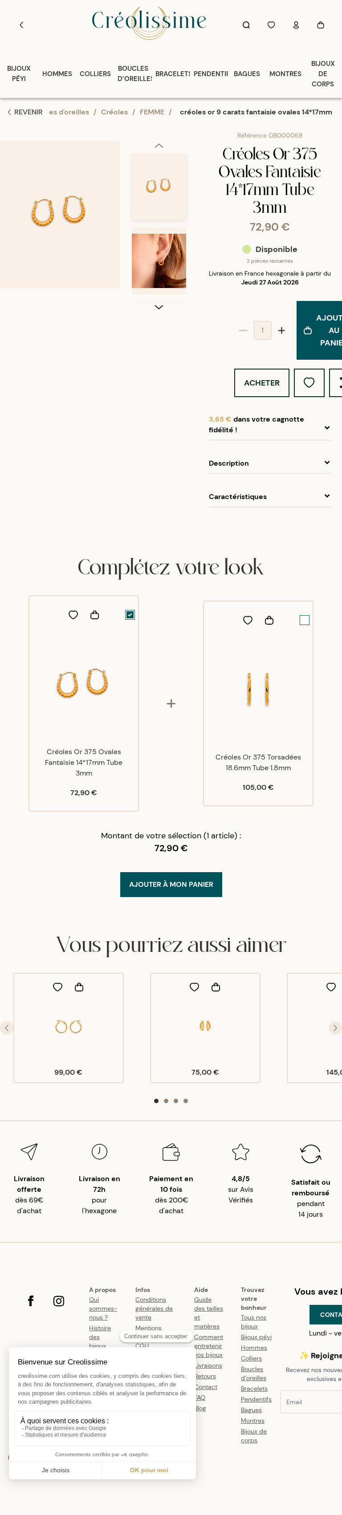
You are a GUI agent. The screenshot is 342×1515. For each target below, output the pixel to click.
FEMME (152, 112)
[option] (159, 190)
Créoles (114, 112)
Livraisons (208, 1365)
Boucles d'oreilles (59, 112)
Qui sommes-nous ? (103, 1308)
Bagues (251, 1410)
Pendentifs (256, 1399)
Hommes (254, 1348)
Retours (205, 1376)
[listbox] (159, 227)
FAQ (199, 1397)
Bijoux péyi (256, 1337)
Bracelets (254, 1389)
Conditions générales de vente (154, 1308)
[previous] (159, 147)
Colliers (251, 1358)
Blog (200, 1408)
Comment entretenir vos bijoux (208, 1346)
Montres (253, 1421)
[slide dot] (156, 1101)
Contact (205, 1387)
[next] (159, 306)
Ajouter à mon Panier (171, 884)
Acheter (262, 383)
